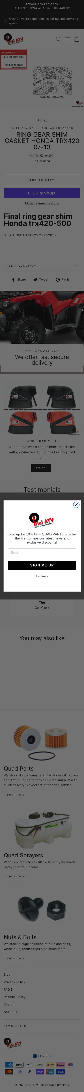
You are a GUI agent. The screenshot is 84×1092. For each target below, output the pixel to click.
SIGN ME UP (42, 565)
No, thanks (42, 576)
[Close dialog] (76, 505)
